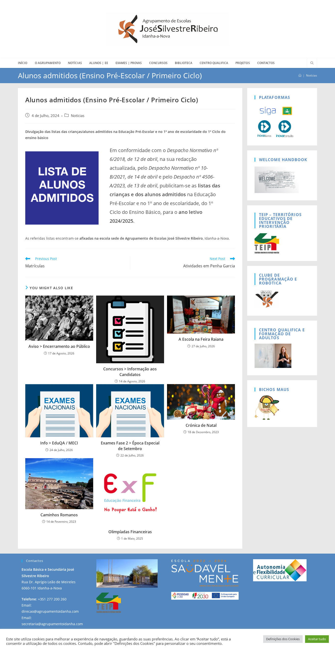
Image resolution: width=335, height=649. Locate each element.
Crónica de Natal (201, 425)
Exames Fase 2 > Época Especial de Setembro (130, 445)
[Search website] (312, 63)
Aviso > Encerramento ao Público (59, 346)
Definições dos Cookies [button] (283, 639)
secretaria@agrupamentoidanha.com (52, 624)
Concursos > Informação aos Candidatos (130, 371)
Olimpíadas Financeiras (130, 531)
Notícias (311, 75)
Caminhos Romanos (59, 515)
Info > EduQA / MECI (59, 443)
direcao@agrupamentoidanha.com (50, 611)
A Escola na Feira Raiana (201, 339)
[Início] (299, 75)
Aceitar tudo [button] (317, 639)
